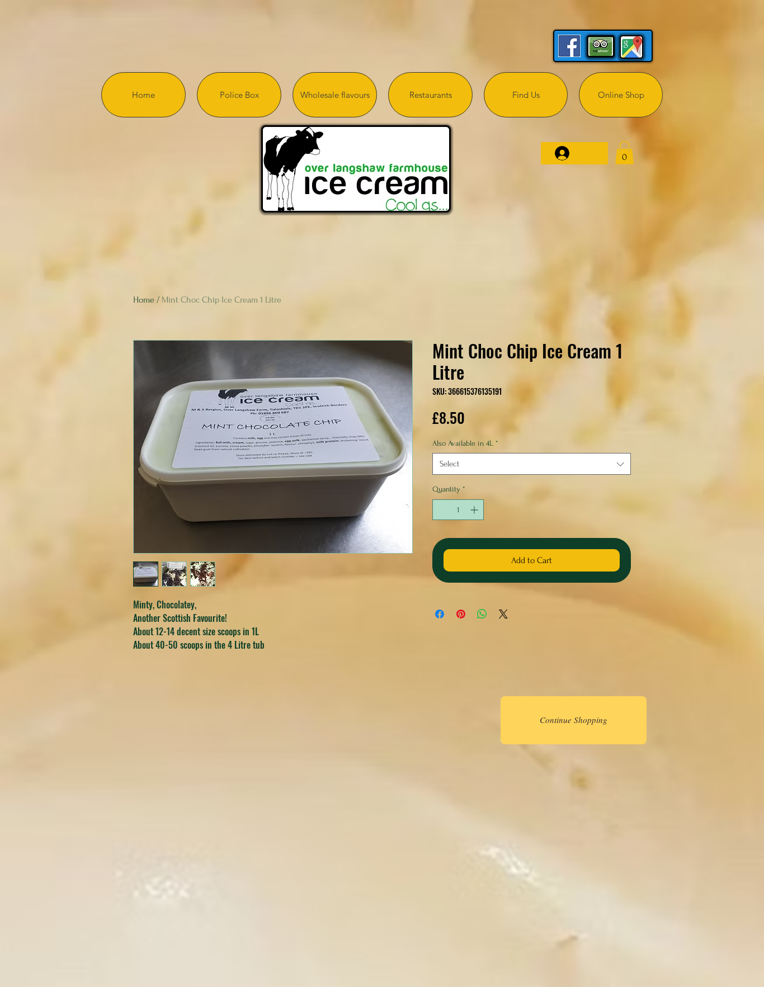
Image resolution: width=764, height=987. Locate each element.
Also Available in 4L (465, 443)
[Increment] (475, 510)
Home (143, 300)
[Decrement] (441, 510)
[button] (624, 152)
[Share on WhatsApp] (482, 614)
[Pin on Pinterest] (461, 614)
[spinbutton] (458, 510)
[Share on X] (503, 614)
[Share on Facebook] (439, 614)
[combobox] (531, 464)
